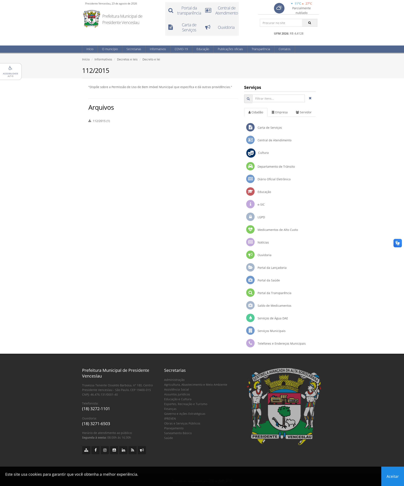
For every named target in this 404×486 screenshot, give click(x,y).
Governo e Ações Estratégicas (184, 414)
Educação (203, 49)
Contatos (285, 49)
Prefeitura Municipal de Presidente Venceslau (122, 19)
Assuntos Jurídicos (177, 394)
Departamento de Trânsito (276, 167)
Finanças (170, 409)
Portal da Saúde (268, 280)
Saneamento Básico (178, 433)
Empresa (281, 112)
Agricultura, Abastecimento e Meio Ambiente (195, 385)
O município (110, 49)
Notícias (263, 242)
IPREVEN (170, 418)
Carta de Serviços (269, 128)
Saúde (168, 438)
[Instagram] (105, 450)
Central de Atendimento (274, 140)
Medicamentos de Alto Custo (277, 230)
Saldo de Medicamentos (274, 306)
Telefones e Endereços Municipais (281, 343)
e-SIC (261, 204)
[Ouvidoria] (142, 450)
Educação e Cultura (177, 399)
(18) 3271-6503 (96, 423)
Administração (174, 380)
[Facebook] (96, 450)
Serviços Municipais (271, 331)
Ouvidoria (264, 255)
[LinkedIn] (123, 450)
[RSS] (133, 450)
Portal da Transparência (274, 293)
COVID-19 (181, 49)
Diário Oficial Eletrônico (274, 179)
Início (89, 49)
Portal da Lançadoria (272, 268)
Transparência (261, 49)
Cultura (262, 153)
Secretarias (133, 49)
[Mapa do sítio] (86, 450)
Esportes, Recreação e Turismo (185, 404)
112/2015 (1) (100, 121)
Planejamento (173, 428)
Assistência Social (176, 389)
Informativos (158, 49)
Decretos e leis (127, 59)
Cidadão (257, 112)
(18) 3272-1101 (96, 408)
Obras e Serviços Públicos (182, 423)
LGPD (261, 217)
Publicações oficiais (230, 49)
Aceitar (393, 476)
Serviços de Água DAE (272, 318)
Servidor (305, 112)
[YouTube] (114, 450)
